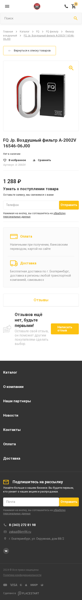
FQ (37, 31)
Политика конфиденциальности (22, 575)
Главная (8, 31)
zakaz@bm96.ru (20, 531)
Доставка (28, 263)
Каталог (24, 31)
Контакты (12, 430)
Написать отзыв (64, 328)
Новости (10, 415)
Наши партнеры (17, 401)
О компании (13, 387)
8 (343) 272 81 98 (22, 525)
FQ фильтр (52, 31)
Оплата (26, 236)
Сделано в (10, 593)
